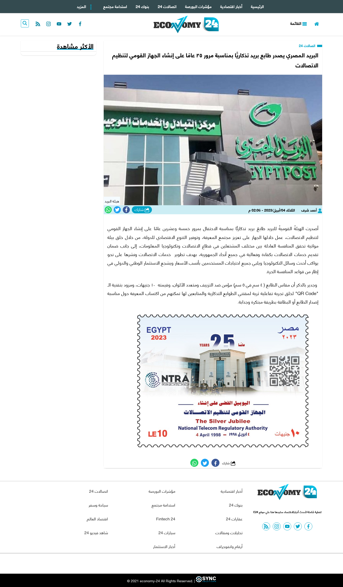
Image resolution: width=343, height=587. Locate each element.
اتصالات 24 (167, 6)
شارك (140, 209)
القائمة (296, 23)
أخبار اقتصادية (231, 6)
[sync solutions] (205, 580)
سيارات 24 (166, 532)
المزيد (82, 6)
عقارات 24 (234, 518)
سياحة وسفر (98, 504)
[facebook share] (126, 209)
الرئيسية (257, 6)
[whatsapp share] (108, 209)
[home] (316, 23)
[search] (25, 23)
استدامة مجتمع (115, 6)
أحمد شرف (309, 210)
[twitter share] (117, 209)
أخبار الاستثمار (164, 546)
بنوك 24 (142, 6)
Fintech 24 (165, 518)
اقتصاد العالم (97, 518)
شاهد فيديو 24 (96, 532)
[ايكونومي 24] (287, 493)
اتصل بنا (160, 563)
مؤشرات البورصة (198, 6)
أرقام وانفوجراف (230, 546)
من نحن (184, 563)
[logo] (186, 24)
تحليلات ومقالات (229, 532)
